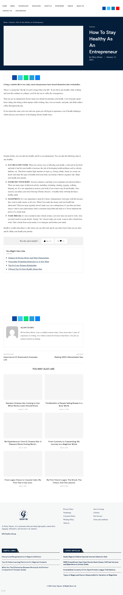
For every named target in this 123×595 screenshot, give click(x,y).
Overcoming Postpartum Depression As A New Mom (28, 261)
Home (4, 6)
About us (66, 523)
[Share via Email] (37, 77)
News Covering (98, 509)
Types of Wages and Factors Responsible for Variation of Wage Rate (90, 575)
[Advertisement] (43, 135)
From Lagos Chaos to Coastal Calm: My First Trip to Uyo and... (23, 481)
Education (36, 6)
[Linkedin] (113, 8)
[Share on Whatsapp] (26, 77)
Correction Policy (69, 516)
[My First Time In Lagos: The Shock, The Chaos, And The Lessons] (64, 464)
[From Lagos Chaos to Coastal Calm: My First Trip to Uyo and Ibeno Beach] (23, 464)
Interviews (59, 6)
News (12, 6)
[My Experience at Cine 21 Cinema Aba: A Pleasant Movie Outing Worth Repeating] (23, 425)
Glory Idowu (97, 57)
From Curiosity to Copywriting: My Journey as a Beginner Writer (64, 442)
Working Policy (68, 519)
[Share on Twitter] (20, 77)
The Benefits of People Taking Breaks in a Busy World (64, 404)
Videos (70, 6)
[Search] (122, 8)
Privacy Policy (68, 509)
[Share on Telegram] (31, 77)
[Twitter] (108, 8)
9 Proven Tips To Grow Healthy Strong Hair (25, 269)
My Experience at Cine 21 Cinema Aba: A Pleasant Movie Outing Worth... (22, 442)
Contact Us (7, 11)
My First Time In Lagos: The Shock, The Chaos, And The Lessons (64, 481)
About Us (80, 6)
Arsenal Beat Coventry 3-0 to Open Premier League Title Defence (89, 570)
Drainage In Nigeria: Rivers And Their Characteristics (28, 257)
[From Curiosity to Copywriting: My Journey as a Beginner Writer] (64, 425)
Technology (23, 6)
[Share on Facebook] (14, 77)
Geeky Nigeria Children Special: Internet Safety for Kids (85, 557)
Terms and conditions (100, 519)
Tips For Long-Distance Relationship (22, 265)
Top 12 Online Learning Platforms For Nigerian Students (24, 562)
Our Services (20, 11)
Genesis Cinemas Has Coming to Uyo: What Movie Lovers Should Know (23, 404)
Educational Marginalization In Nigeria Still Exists (21, 557)
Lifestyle (48, 6)
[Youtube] (117, 8)
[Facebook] (104, 8)
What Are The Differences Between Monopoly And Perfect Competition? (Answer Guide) (25, 568)
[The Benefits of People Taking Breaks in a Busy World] (64, 387)
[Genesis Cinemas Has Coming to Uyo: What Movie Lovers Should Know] (23, 387)
